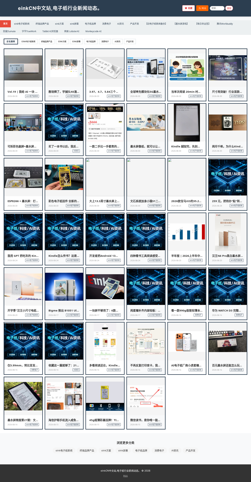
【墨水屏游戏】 (181, 23)
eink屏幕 (74, 23)
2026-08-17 (53, 315)
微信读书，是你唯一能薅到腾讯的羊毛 (153, 420)
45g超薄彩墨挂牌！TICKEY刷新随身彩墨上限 (117, 420)
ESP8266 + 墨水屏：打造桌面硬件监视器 (33, 201)
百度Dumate (9, 31)
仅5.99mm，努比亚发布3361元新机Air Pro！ (36, 365)
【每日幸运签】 (203, 23)
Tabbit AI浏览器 (50, 31)
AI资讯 (120, 23)
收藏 (190, 8)
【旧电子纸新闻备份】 (156, 23)
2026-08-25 (176, 205)
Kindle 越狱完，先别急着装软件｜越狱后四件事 (201, 146)
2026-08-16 (176, 315)
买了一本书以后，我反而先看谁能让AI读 (73, 146)
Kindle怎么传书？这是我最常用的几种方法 (75, 256)
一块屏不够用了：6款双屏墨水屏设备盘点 (115, 310)
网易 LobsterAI (71, 31)
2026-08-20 (176, 260)
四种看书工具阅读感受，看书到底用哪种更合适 (159, 256)
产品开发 (134, 23)
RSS (204, 8)
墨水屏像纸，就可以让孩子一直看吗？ (153, 146)
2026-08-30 (12, 96)
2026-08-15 (53, 424)
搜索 (229, 8)
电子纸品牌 (90, 23)
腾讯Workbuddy (225, 23)
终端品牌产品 (42, 23)
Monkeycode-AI (93, 31)
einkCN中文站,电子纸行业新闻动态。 (60, 8)
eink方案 (59, 23)
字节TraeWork (29, 31)
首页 (5, 23)
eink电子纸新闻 (21, 23)
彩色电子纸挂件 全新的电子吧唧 (68, 201)
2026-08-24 (217, 205)
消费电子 (106, 23)
